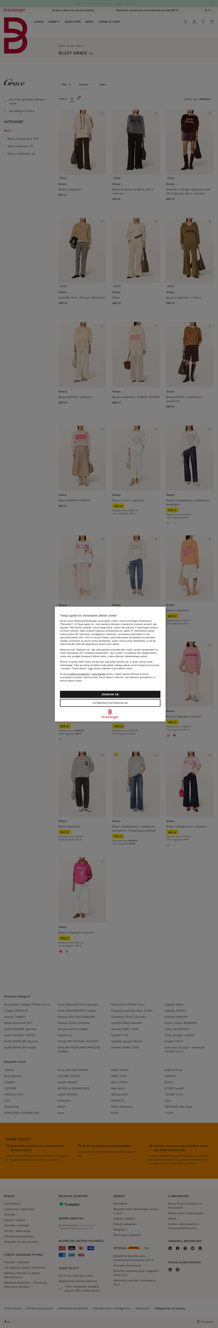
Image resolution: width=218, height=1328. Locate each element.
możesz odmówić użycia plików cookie (110, 668)
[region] (110, 664)
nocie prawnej (98, 674)
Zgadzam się (110, 694)
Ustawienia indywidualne (110, 703)
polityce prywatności (80, 674)
